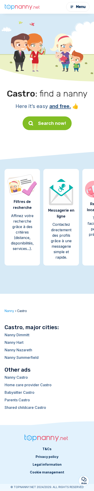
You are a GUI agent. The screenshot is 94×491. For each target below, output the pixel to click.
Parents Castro (17, 400)
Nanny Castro (16, 377)
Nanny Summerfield (22, 357)
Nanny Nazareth (18, 350)
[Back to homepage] (23, 7)
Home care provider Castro (28, 385)
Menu (81, 7)
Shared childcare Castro (25, 407)
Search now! (52, 123)
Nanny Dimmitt (17, 335)
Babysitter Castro (19, 392)
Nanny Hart (14, 342)
